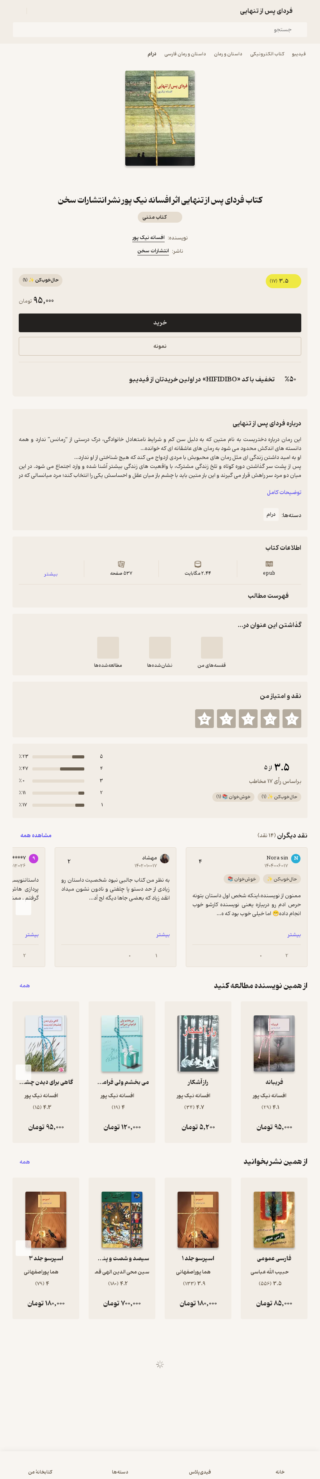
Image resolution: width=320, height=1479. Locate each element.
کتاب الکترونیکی (267, 54)
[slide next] (23, 907)
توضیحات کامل (284, 492)
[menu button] (17, 11)
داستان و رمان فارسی (185, 54)
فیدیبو (299, 54)
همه (25, 985)
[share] (141, 180)
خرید (160, 323)
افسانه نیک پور (148, 238)
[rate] (292, 718)
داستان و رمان (228, 54)
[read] (108, 648)
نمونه (160, 346)
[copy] (26, 379)
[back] (302, 11)
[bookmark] (179, 180)
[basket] (36, 11)
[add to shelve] (212, 648)
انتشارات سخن (153, 251)
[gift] (160, 180)
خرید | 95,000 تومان (160, 1469)
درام (152, 54)
